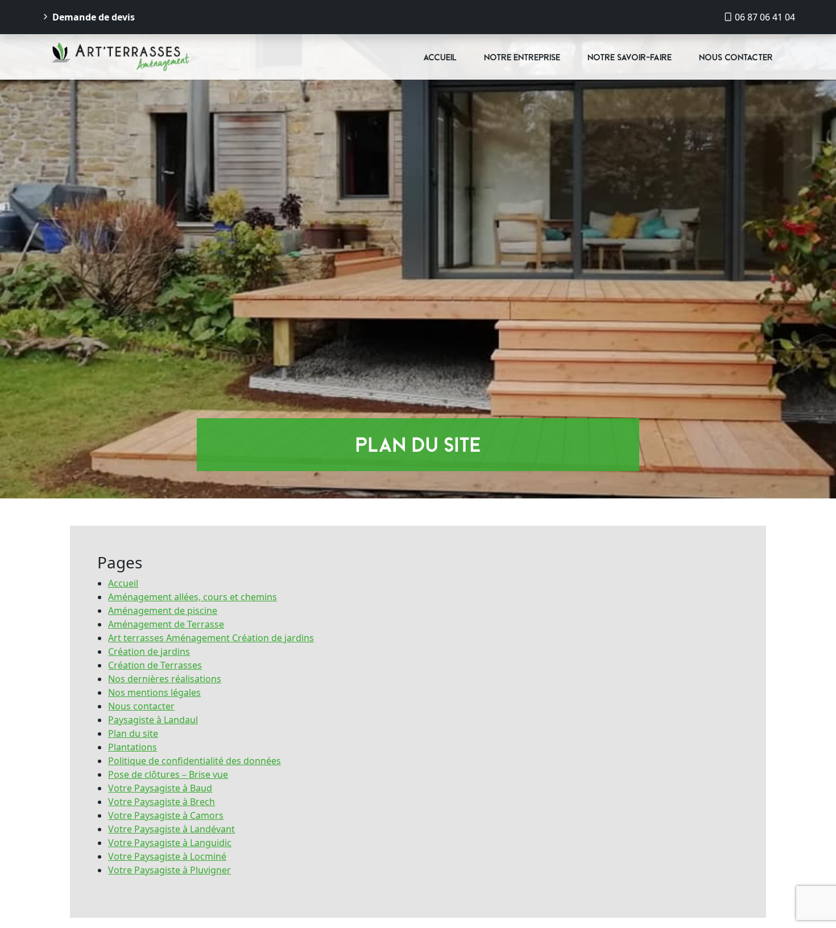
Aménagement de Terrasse (166, 624)
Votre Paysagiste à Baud (160, 788)
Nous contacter (736, 57)
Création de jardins (149, 651)
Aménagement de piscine (162, 610)
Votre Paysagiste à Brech (161, 801)
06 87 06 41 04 (763, 17)
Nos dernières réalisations (164, 679)
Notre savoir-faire (629, 57)
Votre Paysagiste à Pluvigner (169, 870)
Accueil (440, 57)
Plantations (132, 747)
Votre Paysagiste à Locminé (167, 856)
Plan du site (133, 733)
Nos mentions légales (154, 692)
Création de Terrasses (155, 665)
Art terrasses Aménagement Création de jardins (211, 638)
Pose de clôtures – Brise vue (168, 774)
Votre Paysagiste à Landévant (171, 829)
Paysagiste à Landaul (153, 719)
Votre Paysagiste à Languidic (169, 842)
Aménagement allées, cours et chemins (192, 597)
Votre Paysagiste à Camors (166, 815)
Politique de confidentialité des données (194, 760)
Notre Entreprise (522, 57)
